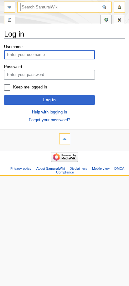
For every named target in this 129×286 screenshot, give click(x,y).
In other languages (106, 20)
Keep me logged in (30, 87)
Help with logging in (49, 112)
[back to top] (64, 138)
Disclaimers (78, 168)
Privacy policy (21, 168)
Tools (119, 20)
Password (13, 67)
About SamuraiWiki (50, 168)
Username (13, 47)
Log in (49, 100)
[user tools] (119, 7)
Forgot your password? (49, 120)
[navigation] (9, 7)
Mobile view (101, 168)
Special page (9, 20)
